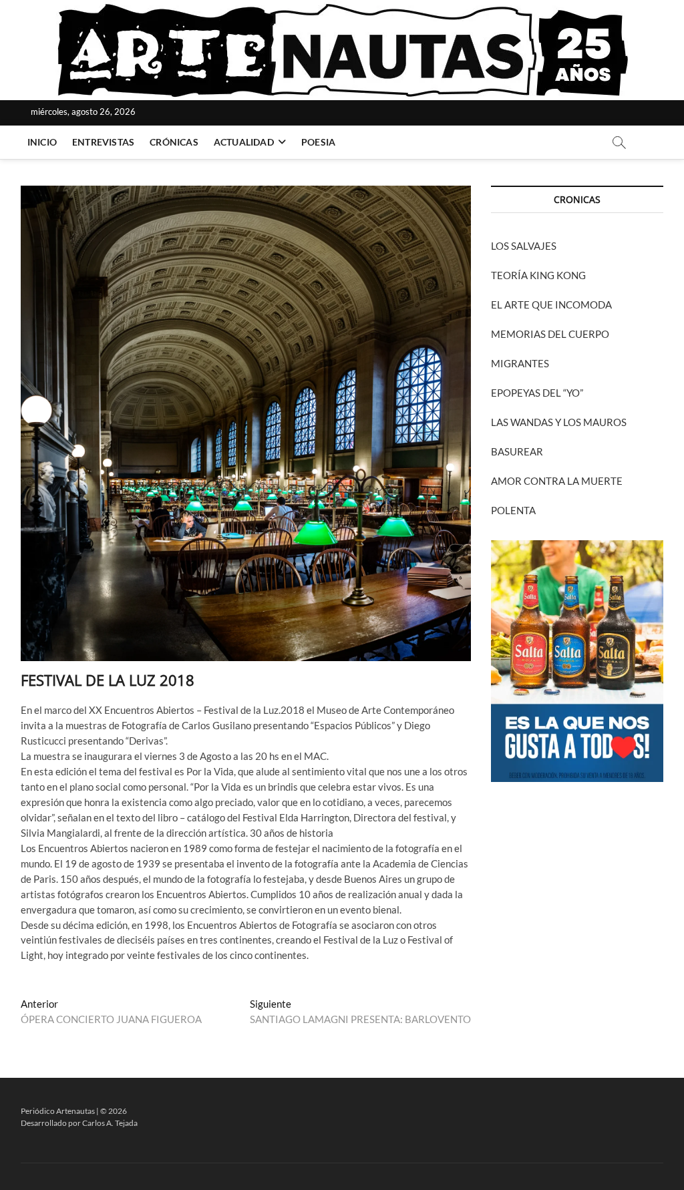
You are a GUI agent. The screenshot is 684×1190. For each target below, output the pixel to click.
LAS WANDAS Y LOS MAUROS (559, 422)
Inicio (42, 142)
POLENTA (513, 510)
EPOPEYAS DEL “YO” (537, 393)
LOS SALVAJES (523, 246)
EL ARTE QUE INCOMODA (551, 305)
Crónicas (174, 142)
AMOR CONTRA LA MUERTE (557, 481)
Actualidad (244, 142)
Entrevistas (103, 142)
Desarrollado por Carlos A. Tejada (79, 1123)
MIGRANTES (520, 363)
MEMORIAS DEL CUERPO (550, 334)
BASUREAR (517, 451)
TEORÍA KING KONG (538, 275)
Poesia (318, 142)
